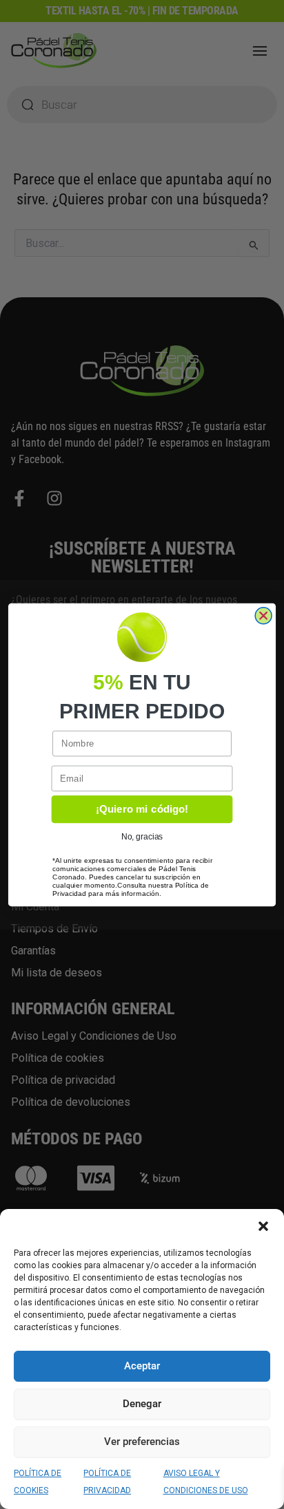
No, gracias (142, 836)
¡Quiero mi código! (142, 808)
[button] (263, 1226)
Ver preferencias (142, 1441)
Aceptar (142, 1366)
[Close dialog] (263, 615)
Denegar (142, 1404)
